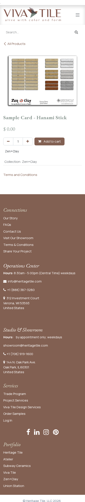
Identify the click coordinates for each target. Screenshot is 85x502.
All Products (16, 43)
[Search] (76, 32)
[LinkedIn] (37, 432)
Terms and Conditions (20, 174)
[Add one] (28, 142)
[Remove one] (8, 142)
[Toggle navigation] (77, 14)
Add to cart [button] (52, 141)
